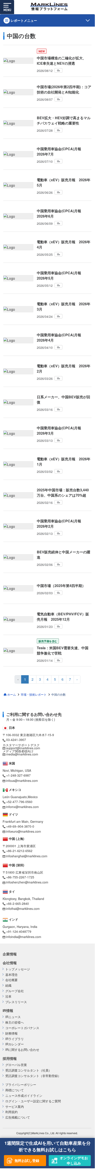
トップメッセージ (17, 969)
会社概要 (11, 980)
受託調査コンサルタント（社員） (28, 1070)
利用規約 (11, 1112)
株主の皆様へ (14, 1022)
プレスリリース (16, 1002)
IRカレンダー (14, 1044)
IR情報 (8, 1010)
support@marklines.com (23, 748)
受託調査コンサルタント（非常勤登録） (33, 1076)
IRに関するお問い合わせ (22, 1049)
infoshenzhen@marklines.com (27, 882)
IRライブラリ (14, 1039)
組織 (8, 985)
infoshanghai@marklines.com (26, 856)
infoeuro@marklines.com (23, 831)
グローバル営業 (16, 1065)
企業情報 (10, 954)
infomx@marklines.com (22, 807)
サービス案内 (14, 1106)
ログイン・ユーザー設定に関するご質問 (33, 1101)
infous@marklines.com (22, 780)
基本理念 (11, 975)
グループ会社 (14, 991)
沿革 (8, 996)
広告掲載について (17, 1117)
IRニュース (13, 1017)
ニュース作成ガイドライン (23, 1095)
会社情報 (10, 963)
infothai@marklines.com (23, 908)
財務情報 (11, 1033)
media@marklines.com (22, 754)
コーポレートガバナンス (22, 1028)
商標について (14, 1090)
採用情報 (10, 1058)
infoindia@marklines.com (23, 936)
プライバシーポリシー (20, 1084)
